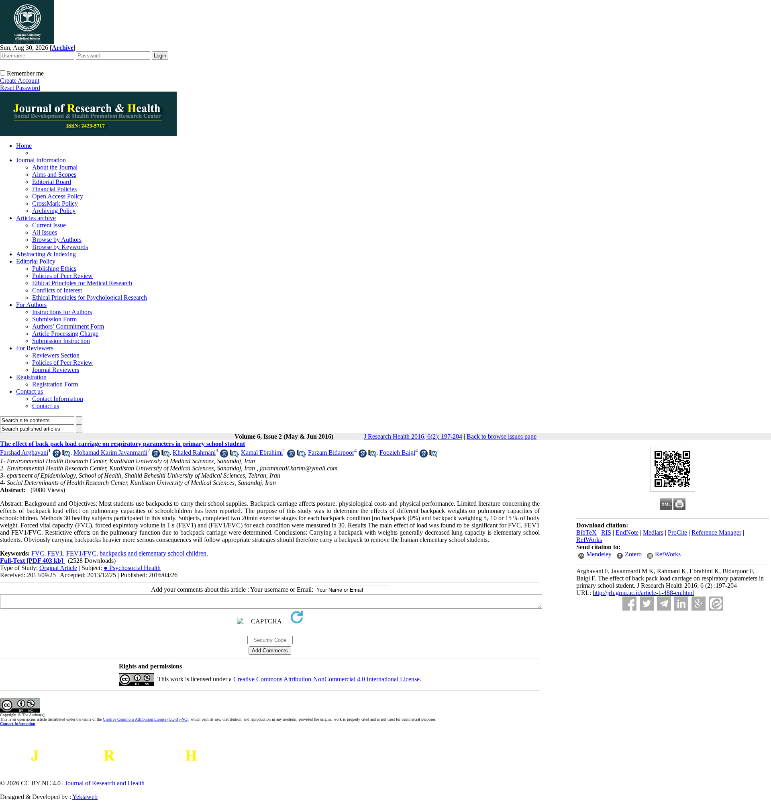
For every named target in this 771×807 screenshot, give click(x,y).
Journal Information (41, 160)
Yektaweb (85, 796)
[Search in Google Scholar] (57, 455)
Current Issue (49, 225)
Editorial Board (51, 181)
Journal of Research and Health (105, 783)
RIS (606, 532)
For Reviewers (34, 348)
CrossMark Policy (55, 203)
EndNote (627, 532)
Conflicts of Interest (57, 290)
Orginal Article (58, 567)
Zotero (633, 554)
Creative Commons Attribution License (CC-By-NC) (145, 719)
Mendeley (599, 554)
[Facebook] (629, 604)
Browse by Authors (57, 239)
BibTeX (586, 532)
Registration (31, 377)
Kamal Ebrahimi (262, 452)
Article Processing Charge (65, 333)
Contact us (29, 391)
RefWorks (589, 539)
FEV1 (55, 553)
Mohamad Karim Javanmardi (110, 452)
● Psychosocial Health (132, 567)
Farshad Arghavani (24, 452)
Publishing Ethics (54, 268)
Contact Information (57, 398)
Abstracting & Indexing (46, 254)
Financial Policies (54, 189)
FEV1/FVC (81, 553)
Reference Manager (716, 532)
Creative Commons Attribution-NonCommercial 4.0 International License (326, 679)
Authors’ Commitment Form (68, 326)
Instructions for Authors (62, 311)
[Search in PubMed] (66, 455)
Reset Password (20, 87)
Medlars (653, 532)
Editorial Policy (35, 261)
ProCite (677, 532)
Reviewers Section (56, 355)
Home (24, 145)
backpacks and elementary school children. (154, 553)
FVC (37, 553)
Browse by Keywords (60, 246)
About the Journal (55, 167)
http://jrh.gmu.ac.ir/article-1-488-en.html (643, 592)
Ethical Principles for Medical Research (82, 283)
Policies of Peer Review (62, 275)
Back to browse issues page (501, 436)
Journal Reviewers (55, 369)
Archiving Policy (53, 210)
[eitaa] (716, 604)
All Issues (44, 232)
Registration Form (55, 384)
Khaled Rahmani (194, 452)
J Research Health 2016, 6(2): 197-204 (413, 436)
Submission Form (54, 319)
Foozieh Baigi (397, 452)
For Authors (31, 304)
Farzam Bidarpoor (331, 452)
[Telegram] (664, 604)
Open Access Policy (57, 196)
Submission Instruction (61, 340)
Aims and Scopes (54, 174)
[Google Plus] (698, 604)
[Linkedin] (681, 604)
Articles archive (36, 218)
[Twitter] (647, 604)
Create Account (19, 80)
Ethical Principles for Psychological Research (89, 297)
